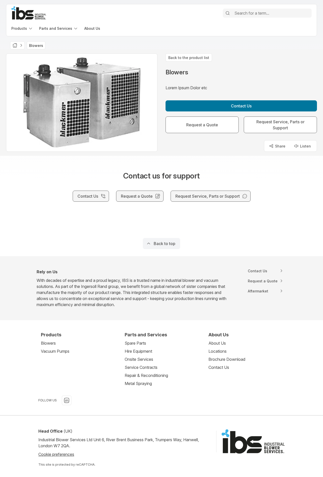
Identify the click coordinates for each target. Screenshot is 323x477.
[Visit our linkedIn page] (66, 400)
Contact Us (218, 367)
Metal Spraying (138, 383)
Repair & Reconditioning (146, 375)
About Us (217, 343)
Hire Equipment (138, 351)
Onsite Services (139, 359)
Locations (217, 351)
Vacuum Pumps (55, 351)
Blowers (48, 343)
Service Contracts (141, 367)
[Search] (227, 13)
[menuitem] (22, 28)
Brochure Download (226, 359)
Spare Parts (135, 343)
